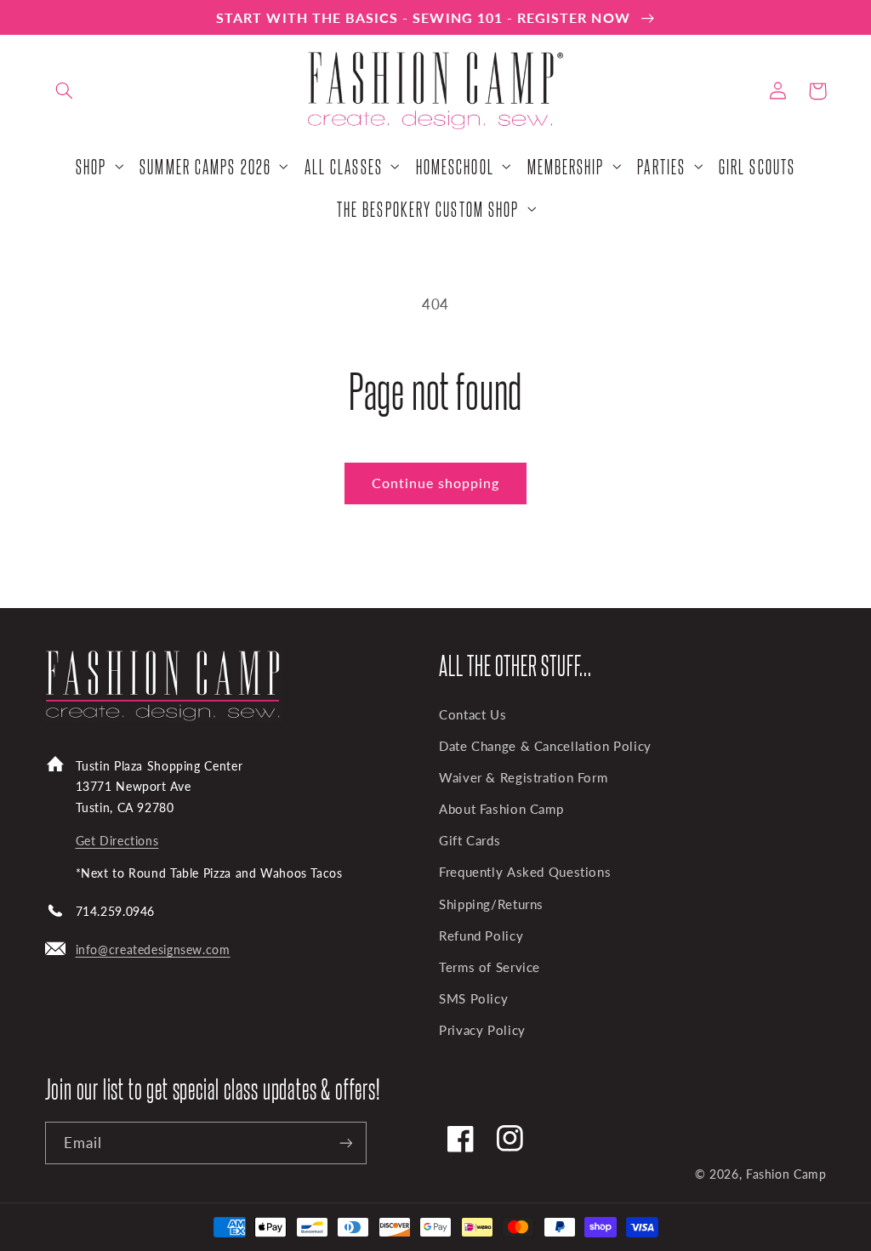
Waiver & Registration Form (523, 777)
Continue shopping (436, 483)
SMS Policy (473, 998)
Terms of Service (489, 967)
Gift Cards (469, 840)
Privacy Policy (482, 1030)
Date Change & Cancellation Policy (545, 745)
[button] (64, 91)
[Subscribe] (345, 1142)
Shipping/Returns (491, 904)
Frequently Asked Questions (525, 871)
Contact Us (472, 714)
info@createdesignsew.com (153, 949)
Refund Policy (481, 935)
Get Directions (117, 840)
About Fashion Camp (501, 808)
